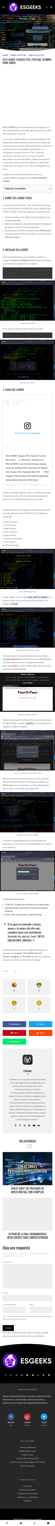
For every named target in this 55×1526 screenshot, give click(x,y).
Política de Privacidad (27, 1493)
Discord (38, 953)
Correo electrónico (9, 1305)
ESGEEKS (24, 485)
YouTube (26, 956)
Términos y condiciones (27, 1497)
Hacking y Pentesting (18, 55)
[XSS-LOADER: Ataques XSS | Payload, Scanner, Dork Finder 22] (27, 750)
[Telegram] (43, 1375)
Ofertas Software (27, 1447)
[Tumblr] (38, 1375)
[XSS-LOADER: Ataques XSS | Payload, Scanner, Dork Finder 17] (27, 300)
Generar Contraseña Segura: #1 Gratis (27, 1462)
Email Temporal (28, 1466)
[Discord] (49, 1375)
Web (31, 1305)
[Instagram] (16, 1375)
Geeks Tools (27, 1455)
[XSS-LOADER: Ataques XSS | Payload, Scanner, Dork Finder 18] (27, 360)
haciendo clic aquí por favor (22, 936)
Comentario (7, 1262)
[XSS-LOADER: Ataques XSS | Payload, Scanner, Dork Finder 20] (27, 628)
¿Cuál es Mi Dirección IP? (27, 1458)
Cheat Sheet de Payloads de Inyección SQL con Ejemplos (27, 1190)
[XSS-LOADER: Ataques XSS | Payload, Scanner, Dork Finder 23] (27, 812)
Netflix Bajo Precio (27, 1451)
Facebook (17, 953)
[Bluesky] (33, 1375)
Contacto (27, 1486)
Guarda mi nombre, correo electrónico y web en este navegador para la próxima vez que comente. (27, 1317)
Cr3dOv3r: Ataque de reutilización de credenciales (27, 904)
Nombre (6, 1293)
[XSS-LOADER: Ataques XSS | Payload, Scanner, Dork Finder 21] (27, 692)
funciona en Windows (19, 260)
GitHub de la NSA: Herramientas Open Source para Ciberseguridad (27, 1235)
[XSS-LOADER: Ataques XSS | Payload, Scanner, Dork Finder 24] (27, 871)
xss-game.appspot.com (13, 659)
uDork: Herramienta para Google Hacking (23, 914)
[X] (11, 1375)
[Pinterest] (21, 1375)
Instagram (14, 956)
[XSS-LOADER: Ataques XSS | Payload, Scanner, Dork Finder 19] (27, 569)
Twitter (6, 956)
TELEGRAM (28, 953)
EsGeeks (5, 55)
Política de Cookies (27, 1490)
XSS (15, 971)
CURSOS (27, 1501)
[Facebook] (5, 1375)
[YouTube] (27, 1375)
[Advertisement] (27, 97)
